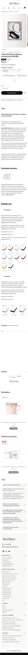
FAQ (3, 600)
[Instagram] (6, 551)
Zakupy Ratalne (6, 584)
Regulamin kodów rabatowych (9, 578)
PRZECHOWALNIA (6, 566)
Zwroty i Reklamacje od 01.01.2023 (10, 574)
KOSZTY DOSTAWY (6, 596)
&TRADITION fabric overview (9, 617)
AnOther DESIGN (4, 11)
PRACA (4, 608)
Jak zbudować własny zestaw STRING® (11, 626)
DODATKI (17, 11)
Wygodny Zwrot (6, 572)
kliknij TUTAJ (9, 194)
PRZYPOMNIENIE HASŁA (8, 564)
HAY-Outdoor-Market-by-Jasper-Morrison (12, 635)
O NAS (3, 606)
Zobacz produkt (13, 472)
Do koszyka (13, 428)
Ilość (2, 86)
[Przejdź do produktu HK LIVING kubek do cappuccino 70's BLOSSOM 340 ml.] (13, 408)
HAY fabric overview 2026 (8, 622)
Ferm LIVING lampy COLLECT (9, 639)
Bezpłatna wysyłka (6, 582)
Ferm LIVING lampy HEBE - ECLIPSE (10, 641)
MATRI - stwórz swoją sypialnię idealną (11, 630)
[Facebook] (3, 551)
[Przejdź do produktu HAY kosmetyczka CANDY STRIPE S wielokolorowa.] (13, 453)
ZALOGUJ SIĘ (5, 560)
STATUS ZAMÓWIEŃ (7, 558)
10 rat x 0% (4, 586)
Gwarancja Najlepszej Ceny (8, 580)
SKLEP (11, 11)
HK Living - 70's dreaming (8, 637)
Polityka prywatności (7, 588)
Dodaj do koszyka (12, 93)
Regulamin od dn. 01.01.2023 (8, 576)
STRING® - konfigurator (8, 628)
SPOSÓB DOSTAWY (7, 592)
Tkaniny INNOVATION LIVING (9, 624)
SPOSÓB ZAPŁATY (6, 594)
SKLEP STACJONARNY (7, 610)
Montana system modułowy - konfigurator (12, 619)
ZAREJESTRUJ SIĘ (6, 562)
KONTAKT (4, 612)
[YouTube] (9, 551)
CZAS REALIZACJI (6, 590)
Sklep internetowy (13, 650)
